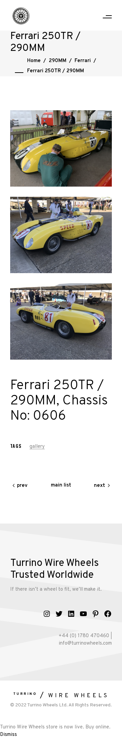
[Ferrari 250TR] (61, 148)
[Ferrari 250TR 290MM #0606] (61, 235)
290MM (57, 61)
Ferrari (83, 61)
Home (34, 61)
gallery (37, 446)
